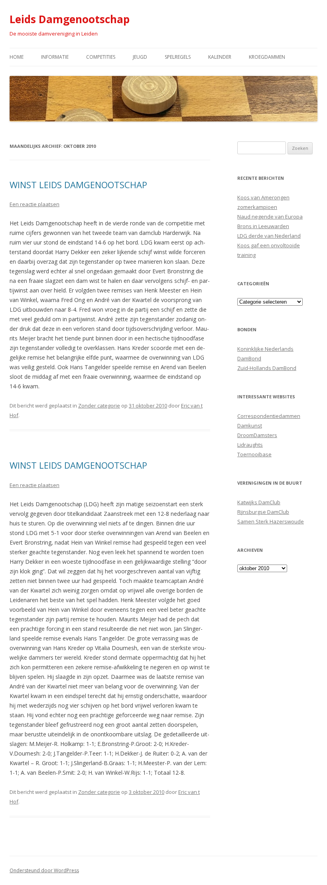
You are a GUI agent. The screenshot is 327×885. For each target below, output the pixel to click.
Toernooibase (254, 454)
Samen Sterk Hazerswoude (270, 521)
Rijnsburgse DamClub (263, 511)
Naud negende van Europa (270, 216)
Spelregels (178, 57)
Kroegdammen (267, 57)
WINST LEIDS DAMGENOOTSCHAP (78, 185)
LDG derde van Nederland (269, 235)
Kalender (219, 57)
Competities (100, 57)
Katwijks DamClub (258, 502)
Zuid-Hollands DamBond (266, 368)
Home (17, 57)
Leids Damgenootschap (70, 19)
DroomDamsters (257, 435)
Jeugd (140, 57)
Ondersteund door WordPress (44, 870)
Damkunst (249, 425)
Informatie (55, 57)
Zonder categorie (99, 405)
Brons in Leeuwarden (263, 226)
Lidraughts (250, 444)
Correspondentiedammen (268, 416)
